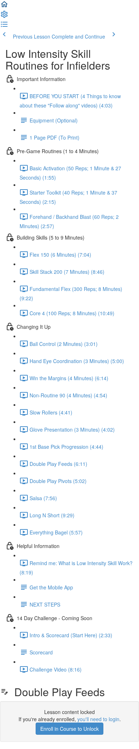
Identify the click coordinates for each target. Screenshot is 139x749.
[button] (4, 6)
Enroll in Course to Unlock (69, 728)
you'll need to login (98, 719)
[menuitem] (4, 16)
